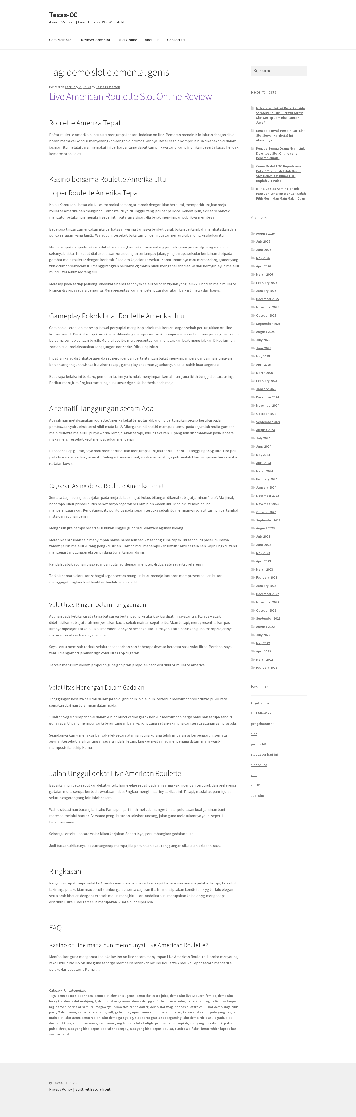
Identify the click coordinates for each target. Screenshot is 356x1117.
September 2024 (268, 422)
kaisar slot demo (195, 1012)
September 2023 (268, 520)
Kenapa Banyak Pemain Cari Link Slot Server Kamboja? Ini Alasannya (280, 135)
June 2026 (263, 250)
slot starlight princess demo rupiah (161, 1023)
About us (152, 39)
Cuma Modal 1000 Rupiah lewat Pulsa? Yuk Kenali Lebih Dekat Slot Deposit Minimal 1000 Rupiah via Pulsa (279, 173)
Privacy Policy (60, 1089)
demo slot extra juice (152, 995)
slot (254, 734)
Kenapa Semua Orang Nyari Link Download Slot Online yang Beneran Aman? (280, 153)
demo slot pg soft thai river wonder (158, 1001)
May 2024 (263, 454)
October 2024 (266, 413)
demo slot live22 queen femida (193, 995)
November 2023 (267, 504)
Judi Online (127, 39)
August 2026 (265, 233)
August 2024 (265, 430)
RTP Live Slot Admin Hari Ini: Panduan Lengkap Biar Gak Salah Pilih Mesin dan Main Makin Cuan (281, 193)
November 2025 (267, 307)
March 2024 (264, 471)
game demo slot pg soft (95, 1012)
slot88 (255, 785)
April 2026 (263, 266)
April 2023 (263, 561)
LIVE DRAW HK (261, 713)
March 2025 (264, 373)
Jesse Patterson (108, 87)
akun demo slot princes (75, 995)
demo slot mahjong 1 (80, 1001)
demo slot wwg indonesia (169, 1007)
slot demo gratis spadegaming (158, 1018)
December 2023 (267, 495)
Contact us (176, 39)
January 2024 (266, 487)
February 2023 (266, 577)
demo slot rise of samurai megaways (84, 1007)
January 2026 (266, 290)
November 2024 (267, 405)
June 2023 (263, 545)
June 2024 (263, 446)
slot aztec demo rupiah (83, 1018)
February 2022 (266, 667)
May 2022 (263, 643)
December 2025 (267, 299)
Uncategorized (75, 990)
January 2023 (266, 585)
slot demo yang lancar (115, 1023)
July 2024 (263, 438)
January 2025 (266, 389)
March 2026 (264, 274)
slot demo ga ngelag (117, 1018)
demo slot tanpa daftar (130, 1007)
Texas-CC (63, 15)
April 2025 (263, 364)
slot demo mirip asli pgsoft (203, 1018)
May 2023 (263, 553)
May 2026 (263, 258)
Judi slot (257, 795)
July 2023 (263, 536)
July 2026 (263, 241)
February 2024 (266, 479)
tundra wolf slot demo (192, 1028)
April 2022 (263, 651)
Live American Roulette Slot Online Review (130, 96)
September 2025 (268, 323)
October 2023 (266, 512)
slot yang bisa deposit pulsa (151, 1028)
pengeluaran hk (262, 723)
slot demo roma (85, 1023)
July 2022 (263, 635)
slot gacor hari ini (264, 754)
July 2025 (263, 340)
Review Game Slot (96, 39)
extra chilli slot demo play (210, 1007)
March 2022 (264, 659)
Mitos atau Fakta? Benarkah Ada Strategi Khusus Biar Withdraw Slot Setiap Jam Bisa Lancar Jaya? (280, 115)
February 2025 (266, 381)
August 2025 (265, 331)
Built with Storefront (93, 1089)
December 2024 (267, 397)
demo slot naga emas (114, 1001)
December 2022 (267, 594)
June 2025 (263, 348)
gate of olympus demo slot (135, 1012)
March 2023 (264, 569)
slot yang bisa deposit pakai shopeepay (98, 1028)
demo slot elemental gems (114, 995)
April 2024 (263, 463)
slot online (259, 765)
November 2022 (267, 602)
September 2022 (268, 618)
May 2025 (263, 356)
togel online (260, 703)
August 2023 (265, 528)
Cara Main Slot (61, 39)
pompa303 (259, 744)
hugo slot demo (169, 1012)
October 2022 (266, 610)
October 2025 (266, 315)
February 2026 (266, 282)
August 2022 (265, 626)
